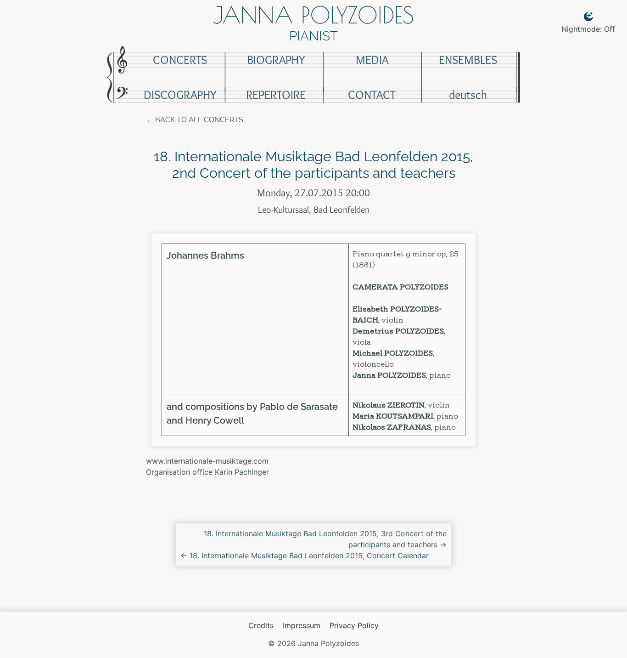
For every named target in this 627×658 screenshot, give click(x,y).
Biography (276, 59)
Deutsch (468, 94)
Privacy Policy (354, 625)
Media (372, 59)
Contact (372, 94)
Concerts (180, 59)
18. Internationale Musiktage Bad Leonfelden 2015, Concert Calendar (304, 555)
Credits (261, 625)
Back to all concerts (199, 119)
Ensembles (468, 59)
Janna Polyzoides (313, 14)
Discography (180, 94)
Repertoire (276, 94)
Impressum (301, 625)
